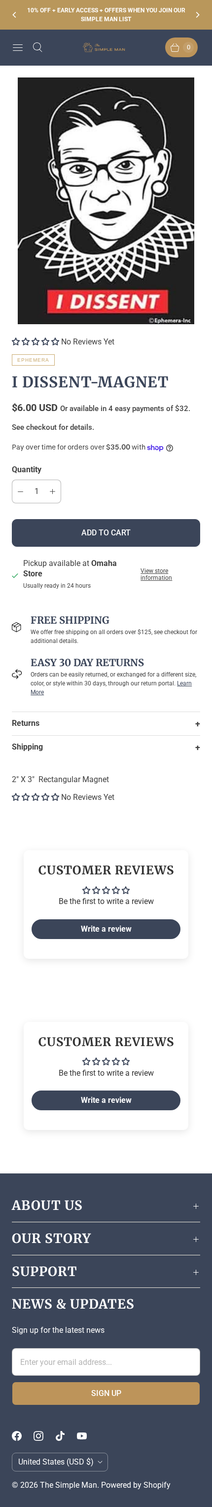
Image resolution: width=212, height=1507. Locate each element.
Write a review (106, 929)
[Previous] (15, 15)
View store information (156, 574)
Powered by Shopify (136, 1485)
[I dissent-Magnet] (106, 200)
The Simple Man (68, 1485)
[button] (35, 341)
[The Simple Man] (106, 47)
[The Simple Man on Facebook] (23, 1436)
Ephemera (33, 360)
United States (56, 1462)
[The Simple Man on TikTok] (66, 1436)
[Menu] (18, 47)
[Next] (197, 15)
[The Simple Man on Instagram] (44, 1436)
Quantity (26, 469)
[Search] (37, 47)
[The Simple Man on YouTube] (88, 1436)
